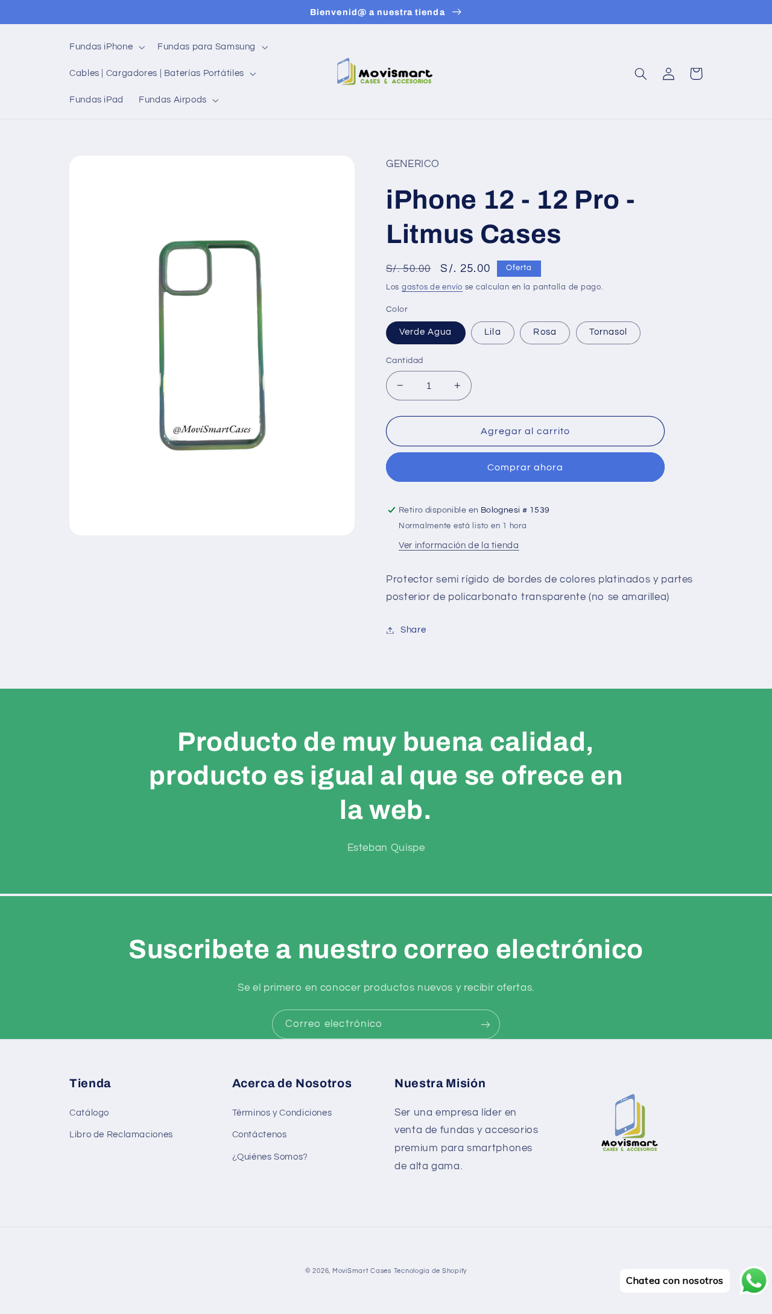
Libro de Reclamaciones (121, 1134)
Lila (492, 331)
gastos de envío (432, 287)
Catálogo (89, 1112)
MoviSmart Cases (361, 1271)
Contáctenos (259, 1134)
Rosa (544, 331)
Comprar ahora (525, 467)
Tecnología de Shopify (430, 1271)
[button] (106, 47)
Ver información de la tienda (459, 545)
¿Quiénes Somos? (270, 1156)
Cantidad (404, 360)
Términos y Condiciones (282, 1112)
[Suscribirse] (485, 1024)
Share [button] (413, 629)
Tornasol (608, 331)
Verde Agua (425, 331)
